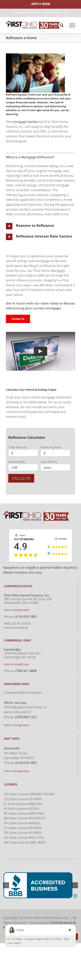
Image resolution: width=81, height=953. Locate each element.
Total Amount (17, 447)
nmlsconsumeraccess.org (16, 627)
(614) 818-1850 (26, 616)
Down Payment (50, 447)
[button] (40, 226)
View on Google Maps (16, 610)
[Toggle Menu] (72, 25)
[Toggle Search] (62, 25)
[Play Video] (40, 351)
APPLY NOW (40, 4)
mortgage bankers (26, 122)
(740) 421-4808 (26, 671)
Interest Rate (16, 462)
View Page (20, 702)
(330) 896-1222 (26, 717)
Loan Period (48, 462)
